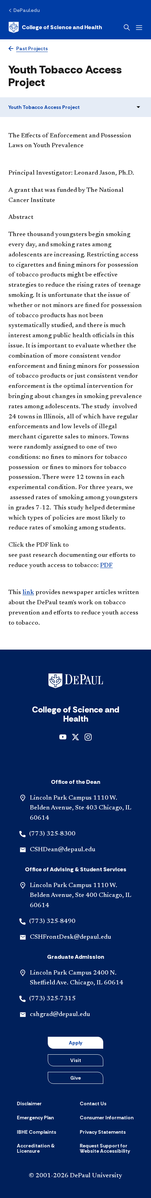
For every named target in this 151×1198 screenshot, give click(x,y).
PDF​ (106, 565)
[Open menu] (139, 27)
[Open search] (127, 27)
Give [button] (75, 1078)
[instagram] (88, 736)
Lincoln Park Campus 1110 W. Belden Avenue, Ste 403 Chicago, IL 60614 (80, 808)
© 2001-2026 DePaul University (75, 1176)
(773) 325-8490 (52, 921)
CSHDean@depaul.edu (62, 850)
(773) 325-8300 (52, 834)
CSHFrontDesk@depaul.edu (70, 937)
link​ (28, 593)
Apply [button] (75, 1043)
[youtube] (62, 736)
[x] (75, 736)
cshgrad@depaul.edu (60, 1014)
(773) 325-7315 (52, 999)
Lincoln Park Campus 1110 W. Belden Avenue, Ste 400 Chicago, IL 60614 (80, 896)
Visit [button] (75, 1060)
